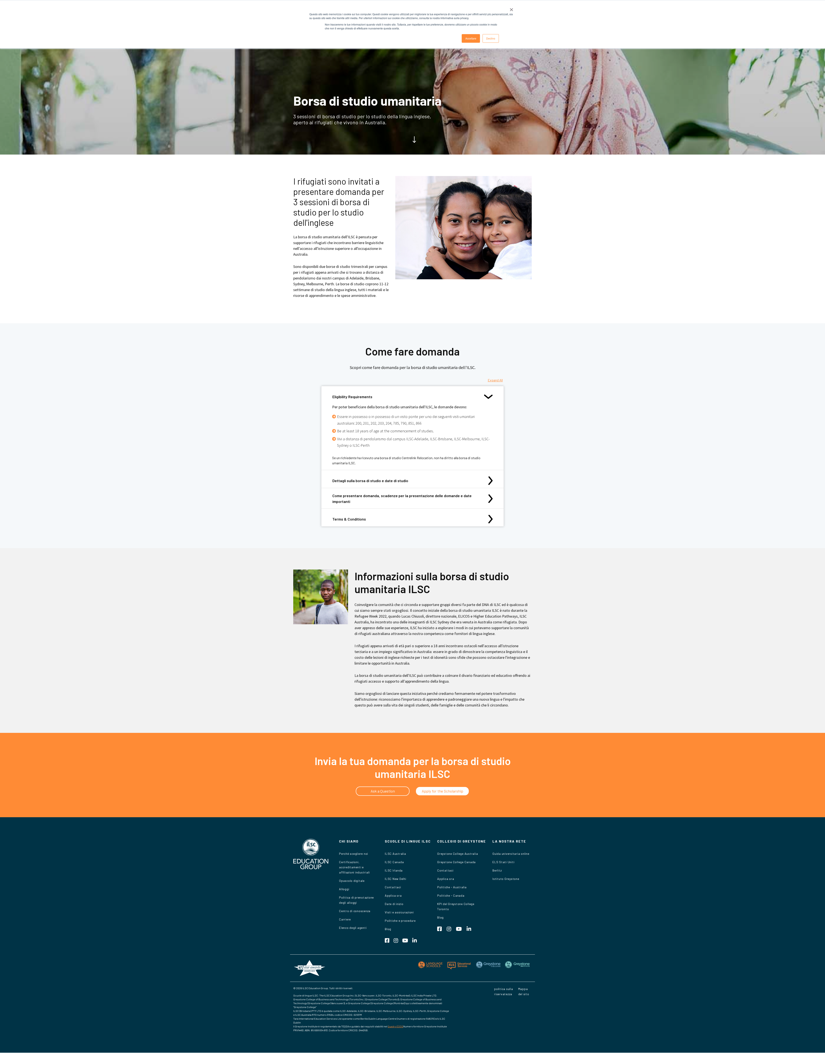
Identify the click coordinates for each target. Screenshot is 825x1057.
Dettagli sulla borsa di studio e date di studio (370, 480)
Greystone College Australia (457, 853)
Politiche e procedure (400, 920)
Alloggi (344, 889)
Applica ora (393, 895)
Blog (388, 929)
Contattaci (393, 887)
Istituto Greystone (505, 879)
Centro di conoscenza (354, 911)
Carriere (345, 919)
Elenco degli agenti (353, 927)
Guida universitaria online (510, 853)
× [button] (511, 8)
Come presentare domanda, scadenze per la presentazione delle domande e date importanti (402, 498)
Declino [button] (490, 38)
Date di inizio (394, 904)
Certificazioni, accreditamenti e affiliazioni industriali (354, 867)
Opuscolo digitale (352, 880)
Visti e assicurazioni (399, 912)
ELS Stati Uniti (503, 862)
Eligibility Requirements (352, 396)
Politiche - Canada (450, 895)
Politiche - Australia (452, 887)
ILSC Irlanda (394, 870)
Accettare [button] (470, 38)
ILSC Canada (394, 862)
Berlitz (497, 870)
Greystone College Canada (456, 862)
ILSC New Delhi (395, 879)
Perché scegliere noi (353, 853)
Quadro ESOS (395, 1026)
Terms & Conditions (349, 519)
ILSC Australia (395, 853)
